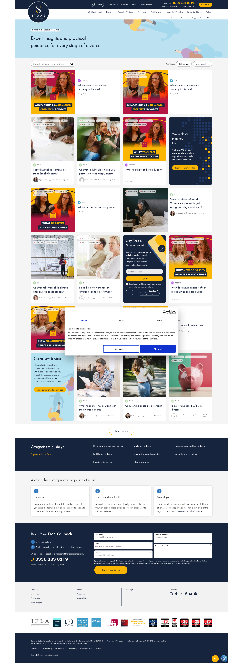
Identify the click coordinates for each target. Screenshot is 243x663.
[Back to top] (215, 658)
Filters (182, 63)
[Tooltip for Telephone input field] (151, 543)
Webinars (81, 593)
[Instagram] (171, 594)
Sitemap (98, 648)
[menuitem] (95, 12)
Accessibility (82, 598)
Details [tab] (121, 320)
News (79, 589)
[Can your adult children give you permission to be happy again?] (98, 139)
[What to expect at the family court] (144, 139)
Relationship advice (102, 461)
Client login (129, 589)
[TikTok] (176, 594)
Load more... (121, 431)
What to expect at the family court (143, 169)
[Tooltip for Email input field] (151, 552)
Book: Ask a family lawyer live (186, 325)
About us (124, 4)
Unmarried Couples (174, 12)
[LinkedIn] (181, 594)
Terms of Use (35, 648)
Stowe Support (146, 4)
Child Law (141, 12)
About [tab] (159, 320)
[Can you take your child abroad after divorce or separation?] (52, 257)
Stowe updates (141, 461)
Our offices (35, 593)
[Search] (72, 64)
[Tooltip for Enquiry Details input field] (211, 545)
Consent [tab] (83, 320)
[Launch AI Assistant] (223, 658)
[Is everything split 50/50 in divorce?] (190, 375)
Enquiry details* (182, 545)
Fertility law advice (102, 454)
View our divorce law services (50, 389)
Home (183, 18)
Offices (209, 12)
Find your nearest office (185, 167)
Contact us (205, 4)
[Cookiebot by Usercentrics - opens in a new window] (165, 312)
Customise (119, 349)
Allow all (157, 349)
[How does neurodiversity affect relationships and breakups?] (190, 257)
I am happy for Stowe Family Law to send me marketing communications (145, 285)
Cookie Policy (72, 648)
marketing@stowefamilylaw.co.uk (149, 295)
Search (99, 4)
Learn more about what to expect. (188, 511)
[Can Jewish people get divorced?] (144, 375)
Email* (122, 551)
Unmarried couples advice (147, 454)
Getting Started (95, 12)
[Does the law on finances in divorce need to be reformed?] (98, 257)
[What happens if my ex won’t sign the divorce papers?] (98, 375)
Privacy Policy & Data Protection (53, 648)
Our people (113, 4)
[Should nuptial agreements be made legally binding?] (52, 139)
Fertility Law (156, 12)
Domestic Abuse (194, 12)
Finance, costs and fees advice (190, 445)
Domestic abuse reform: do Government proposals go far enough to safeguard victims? (186, 203)
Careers (134, 4)
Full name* (100, 534)
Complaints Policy (86, 648)
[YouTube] (191, 594)
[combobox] (99, 545)
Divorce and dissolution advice (108, 445)
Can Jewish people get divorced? (143, 405)
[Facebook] (186, 594)
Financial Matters (125, 12)
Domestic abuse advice (186, 454)
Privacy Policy (152, 291)
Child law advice (142, 445)
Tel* (123, 543)
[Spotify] (195, 594)
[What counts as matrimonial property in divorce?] (53, 92)
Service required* (162, 534)
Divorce (109, 12)
